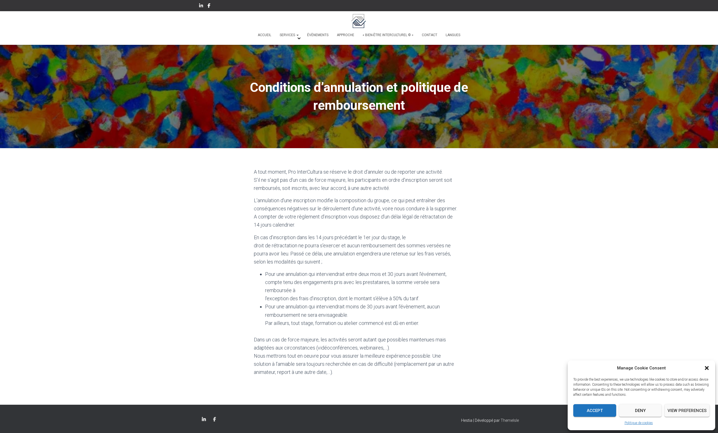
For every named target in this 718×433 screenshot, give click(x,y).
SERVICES (288, 35)
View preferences (687, 410)
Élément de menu (215, 419)
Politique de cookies (639, 423)
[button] (707, 368)
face (209, 6)
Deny (640, 410)
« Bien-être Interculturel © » (388, 35)
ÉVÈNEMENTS (317, 35)
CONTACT (429, 35)
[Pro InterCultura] (359, 21)
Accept (595, 410)
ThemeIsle (510, 420)
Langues (453, 35)
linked (201, 6)
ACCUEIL (264, 35)
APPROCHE (345, 35)
